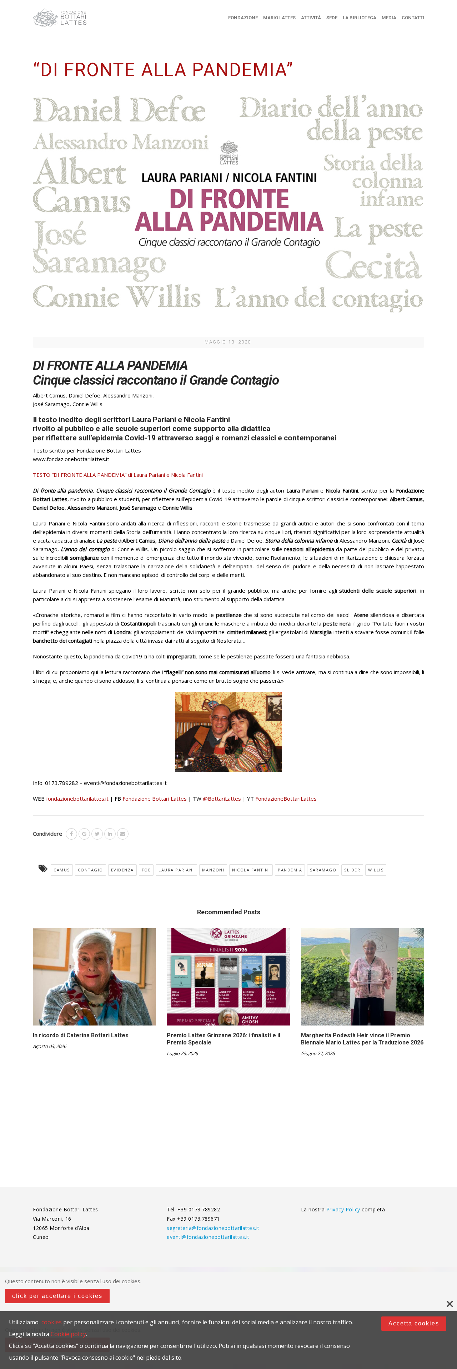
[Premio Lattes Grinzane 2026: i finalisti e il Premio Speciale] (228, 979)
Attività (311, 17)
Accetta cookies (413, 1323)
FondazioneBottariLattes (286, 798)
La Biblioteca (359, 17)
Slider (352, 870)
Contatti (413, 17)
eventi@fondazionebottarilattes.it (208, 1237)
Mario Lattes (279, 17)
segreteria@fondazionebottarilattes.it (213, 1228)
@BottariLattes (222, 798)
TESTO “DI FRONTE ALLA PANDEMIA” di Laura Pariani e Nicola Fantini (118, 474)
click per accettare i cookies (57, 1296)
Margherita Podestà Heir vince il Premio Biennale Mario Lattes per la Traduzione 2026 (362, 1039)
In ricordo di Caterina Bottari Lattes (81, 1035)
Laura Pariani (176, 870)
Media (389, 17)
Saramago (323, 870)
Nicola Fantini (251, 870)
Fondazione (243, 17)
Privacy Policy (344, 1209)
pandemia (290, 870)
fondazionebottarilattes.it (77, 798)
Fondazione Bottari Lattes (154, 798)
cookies (51, 1322)
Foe (146, 870)
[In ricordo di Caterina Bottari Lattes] (94, 979)
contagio (90, 870)
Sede (331, 17)
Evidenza (122, 870)
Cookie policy (68, 1334)
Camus (62, 870)
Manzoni (213, 870)
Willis (375, 870)
